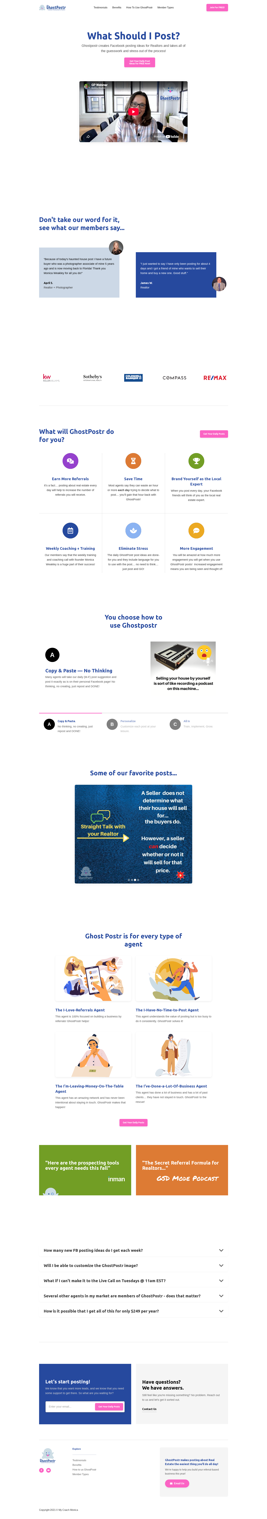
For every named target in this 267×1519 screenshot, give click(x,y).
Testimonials (100, 7)
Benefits (116, 7)
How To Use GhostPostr (139, 7)
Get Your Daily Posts (214, 434)
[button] (129, 880)
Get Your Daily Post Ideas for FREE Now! (139, 62)
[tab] (70, 724)
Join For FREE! (217, 7)
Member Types (165, 7)
